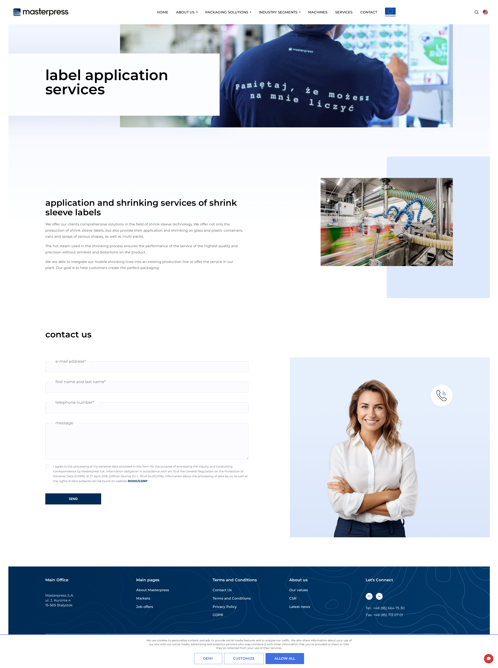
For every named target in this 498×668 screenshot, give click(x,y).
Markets (143, 598)
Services (343, 12)
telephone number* (74, 402)
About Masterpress (152, 590)
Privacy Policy (225, 607)
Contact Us (222, 590)
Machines (317, 12)
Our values (298, 590)
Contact (368, 12)
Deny (208, 658)
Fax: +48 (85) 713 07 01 (384, 615)
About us (185, 12)
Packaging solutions (226, 12)
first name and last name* (80, 382)
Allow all (284, 658)
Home (162, 12)
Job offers (144, 607)
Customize (244, 658)
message (64, 423)
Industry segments (278, 12)
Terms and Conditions (232, 598)
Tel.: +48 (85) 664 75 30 (385, 608)
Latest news (299, 607)
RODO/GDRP (137, 481)
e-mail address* (70, 361)
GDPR (218, 615)
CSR (292, 598)
